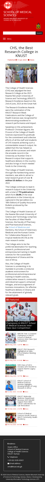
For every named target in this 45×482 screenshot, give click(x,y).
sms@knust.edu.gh (15, 466)
